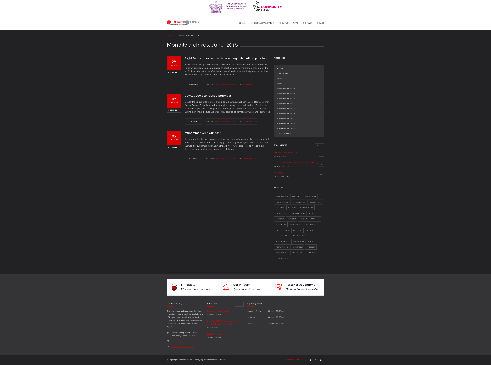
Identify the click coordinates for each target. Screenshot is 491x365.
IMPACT (320, 23)
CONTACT (307, 23)
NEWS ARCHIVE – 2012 (299, 108)
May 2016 (309, 230)
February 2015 (282, 247)
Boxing (299, 68)
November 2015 (299, 236)
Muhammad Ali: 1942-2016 (203, 133)
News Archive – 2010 (299, 98)
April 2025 (296, 196)
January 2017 (311, 224)
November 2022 (298, 202)
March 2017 (281, 224)
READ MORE (193, 84)
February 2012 (282, 258)
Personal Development (302, 284)
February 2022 (315, 202)
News (299, 83)
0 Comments (174, 73)
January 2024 (310, 196)
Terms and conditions (294, 359)
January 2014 (298, 253)
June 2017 (292, 219)
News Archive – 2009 (299, 93)
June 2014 (311, 247)
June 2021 (280, 208)
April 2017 (315, 219)
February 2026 (282, 196)
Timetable (188, 284)
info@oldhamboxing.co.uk (182, 347)
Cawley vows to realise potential (208, 95)
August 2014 (297, 247)
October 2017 (282, 213)
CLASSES (243, 23)
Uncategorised (299, 133)
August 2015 (298, 241)
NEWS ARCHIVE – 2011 (299, 103)
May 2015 (311, 241)
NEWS (295, 23)
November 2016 (282, 230)
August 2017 (314, 213)
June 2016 (297, 230)
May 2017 (303, 219)
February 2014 (282, 253)
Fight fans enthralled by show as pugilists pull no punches (226, 58)
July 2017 (280, 219)
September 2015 (282, 241)
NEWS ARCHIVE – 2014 (299, 113)
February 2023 (282, 202)
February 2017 (296, 224)
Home (169, 36)
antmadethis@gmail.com (224, 84)
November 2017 (306, 208)
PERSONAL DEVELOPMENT (262, 23)
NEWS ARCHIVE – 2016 (299, 123)
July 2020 (292, 208)
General (299, 78)
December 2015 (282, 236)
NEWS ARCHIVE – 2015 (299, 118)
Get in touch (241, 284)
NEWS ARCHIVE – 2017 (299, 128)
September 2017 (298, 213)
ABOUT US (283, 23)
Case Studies (299, 73)
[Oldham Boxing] (203, 23)
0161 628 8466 (177, 341)
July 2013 (311, 253)
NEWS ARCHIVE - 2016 (249, 84)
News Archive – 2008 (299, 88)
